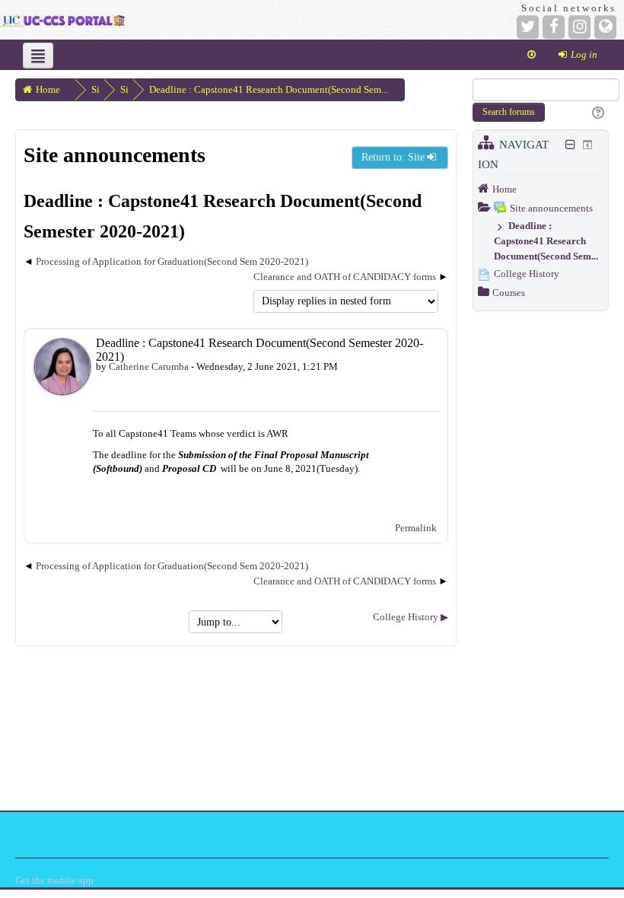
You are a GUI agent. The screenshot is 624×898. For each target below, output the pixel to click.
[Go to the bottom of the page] (531, 55)
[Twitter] (528, 27)
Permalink (416, 527)
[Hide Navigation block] (571, 145)
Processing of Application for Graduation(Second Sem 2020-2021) (172, 261)
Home (504, 189)
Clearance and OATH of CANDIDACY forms (344, 276)
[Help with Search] (596, 113)
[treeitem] (540, 188)
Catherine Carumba (149, 366)
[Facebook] (554, 27)
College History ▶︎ (410, 617)
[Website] (605, 27)
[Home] (62, 19)
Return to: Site (393, 157)
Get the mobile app (54, 880)
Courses (508, 292)
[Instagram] (579, 27)
